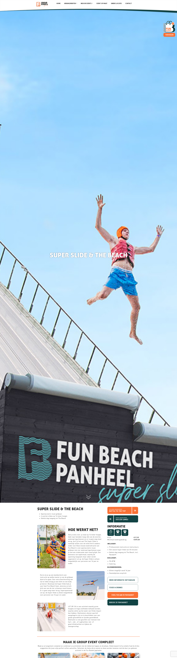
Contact (128, 3)
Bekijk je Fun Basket (118, 602)
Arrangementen (70, 3)
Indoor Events (86, 3)
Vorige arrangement (121, 517)
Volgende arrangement (115, 509)
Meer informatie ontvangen (122, 580)
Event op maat (102, 3)
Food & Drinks (116, 587)
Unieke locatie (116, 3)
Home (58, 3)
